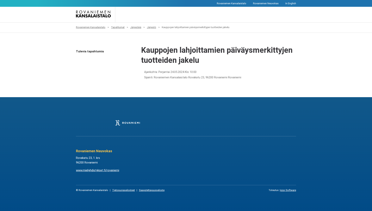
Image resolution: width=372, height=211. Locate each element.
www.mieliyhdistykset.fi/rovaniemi (97, 170)
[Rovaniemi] (127, 123)
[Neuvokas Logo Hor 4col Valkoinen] (205, 123)
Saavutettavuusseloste (151, 190)
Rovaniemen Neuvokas (266, 3)
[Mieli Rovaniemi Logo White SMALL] (244, 123)
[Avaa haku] (121, 14)
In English (290, 3)
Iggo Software (288, 190)
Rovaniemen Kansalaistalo (231, 3)
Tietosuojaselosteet (123, 190)
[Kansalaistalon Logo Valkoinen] (166, 123)
